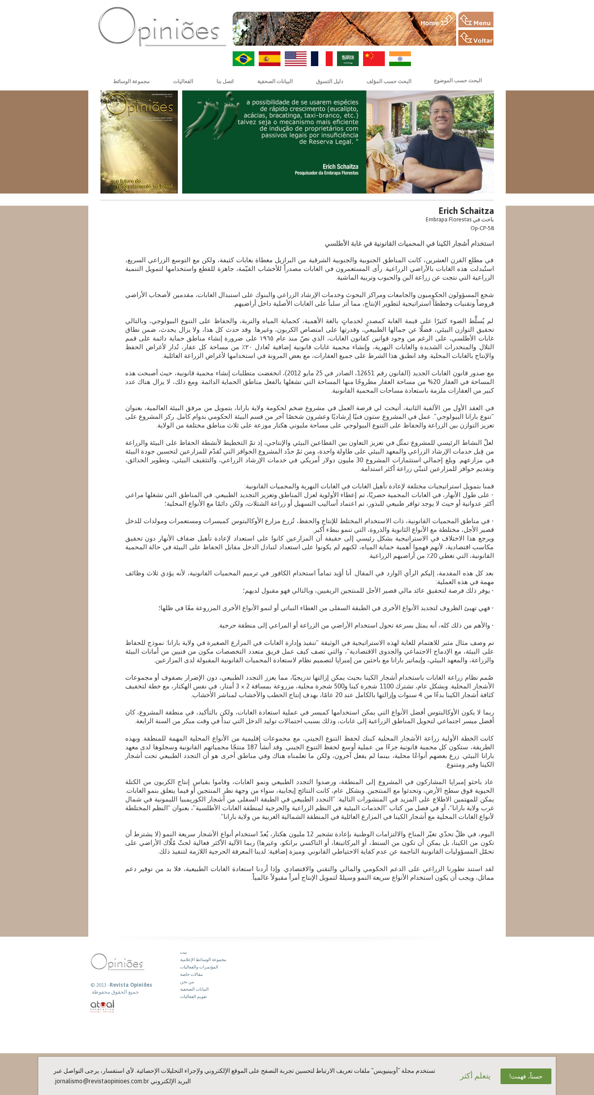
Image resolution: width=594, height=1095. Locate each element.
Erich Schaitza (466, 211)
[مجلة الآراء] (162, 26)
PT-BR (243, 58)
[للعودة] (476, 38)
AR (348, 58)
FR (322, 58)
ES (269, 58)
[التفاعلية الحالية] (102, 1006)
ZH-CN (374, 58)
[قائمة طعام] (476, 19)
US (296, 58)
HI (400, 58)
